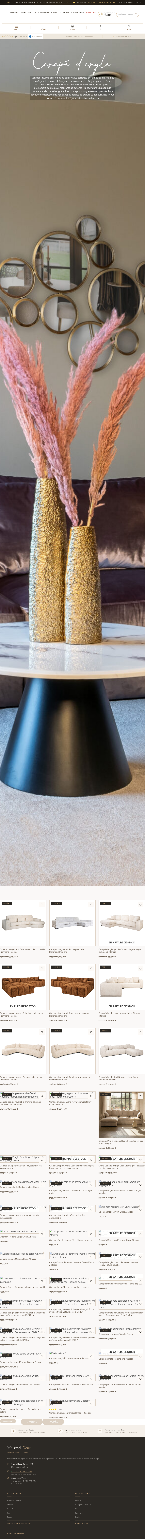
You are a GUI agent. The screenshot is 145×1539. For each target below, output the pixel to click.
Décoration (79, 1508)
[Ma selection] (44, 27)
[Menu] (16, 27)
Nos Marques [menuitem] (76, 13)
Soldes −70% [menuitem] (91, 13)
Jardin (77, 1517)
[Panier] (72, 27)
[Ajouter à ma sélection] (42, 904)
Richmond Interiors (14, 1500)
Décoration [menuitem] (43, 13)
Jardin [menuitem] (65, 13)
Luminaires (79, 1513)
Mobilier (78, 1500)
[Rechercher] (136, 14)
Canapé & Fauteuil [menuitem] (27, 13)
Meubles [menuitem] (13, 13)
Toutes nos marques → (20, 1524)
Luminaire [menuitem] (55, 13)
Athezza (10, 1504)
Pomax (9, 1517)
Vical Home (11, 1508)
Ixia (8, 1513)
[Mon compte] (101, 27)
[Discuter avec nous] (129, 27)
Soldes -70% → (83, 1524)
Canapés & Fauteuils (83, 1504)
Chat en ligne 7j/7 (22, 1471)
